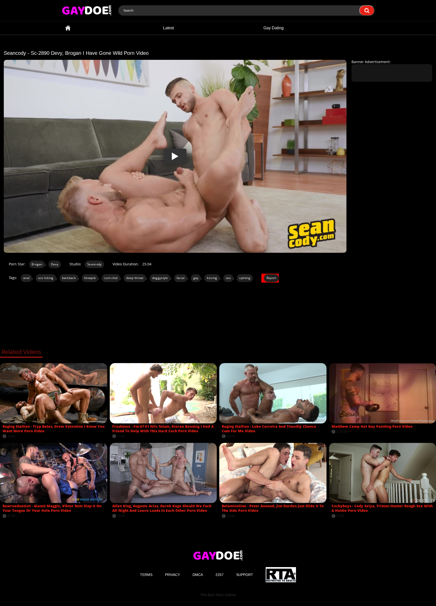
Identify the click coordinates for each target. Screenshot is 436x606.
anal (26, 278)
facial (181, 278)
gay (196, 278)
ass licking (45, 278)
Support (244, 575)
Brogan (37, 264)
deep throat (134, 278)
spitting (244, 278)
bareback (69, 278)
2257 (219, 575)
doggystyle (160, 278)
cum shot (111, 278)
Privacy (172, 575)
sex (228, 278)
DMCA (198, 575)
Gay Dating (273, 28)
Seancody (94, 264)
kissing (212, 278)
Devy (54, 264)
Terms (146, 575)
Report (271, 278)
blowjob (90, 278)
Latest (168, 28)
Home (68, 28)
